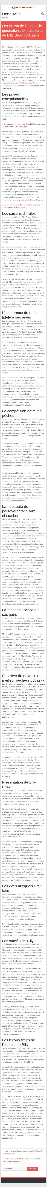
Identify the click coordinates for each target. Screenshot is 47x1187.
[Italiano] (27, 7)
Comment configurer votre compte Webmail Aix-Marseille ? (22, 1152)
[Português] (30, 7)
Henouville (11, 14)
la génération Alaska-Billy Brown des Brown (20, 83)
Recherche (33, 1169)
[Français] (13, 7)
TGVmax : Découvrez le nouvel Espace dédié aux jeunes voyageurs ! (22, 1160)
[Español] (20, 7)
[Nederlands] (33, 7)
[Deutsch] (23, 7)
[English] (16, 7)
